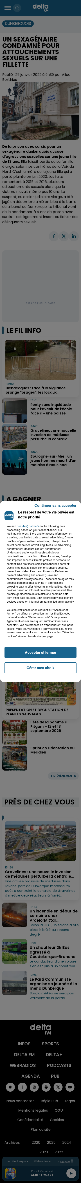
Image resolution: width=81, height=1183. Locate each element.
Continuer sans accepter (55, 505)
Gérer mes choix (40, 667)
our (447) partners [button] (28, 526)
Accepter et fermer (40, 652)
